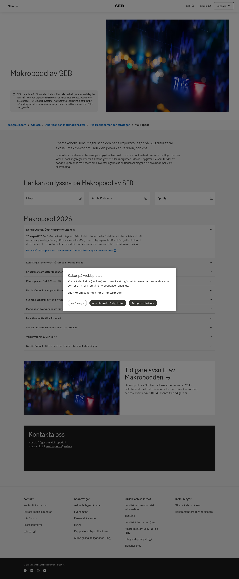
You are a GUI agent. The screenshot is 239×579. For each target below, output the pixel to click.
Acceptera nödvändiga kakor (108, 303)
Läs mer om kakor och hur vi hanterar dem (95, 292)
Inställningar (77, 303)
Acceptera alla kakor (143, 303)
